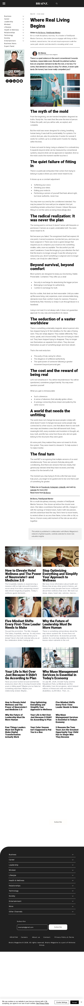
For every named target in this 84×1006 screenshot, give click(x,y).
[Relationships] (23, 32)
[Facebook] (10, 81)
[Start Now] (23, 582)
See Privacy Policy (42, 1003)
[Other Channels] (73, 806)
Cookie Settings (61, 1002)
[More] (73, 801)
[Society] (23, 38)
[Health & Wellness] (23, 30)
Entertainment (10, 41)
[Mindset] (23, 24)
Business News (10, 43)
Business (7, 16)
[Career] (23, 19)
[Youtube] (17, 81)
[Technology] (23, 35)
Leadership (8, 22)
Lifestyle (7, 27)
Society (7, 38)
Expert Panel (9, 46)
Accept (74, 1002)
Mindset (7, 24)
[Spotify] (21, 81)
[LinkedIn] (14, 81)
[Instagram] (7, 81)
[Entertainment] (23, 40)
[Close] (81, 1002)
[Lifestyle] (23, 27)
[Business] (23, 16)
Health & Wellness (11, 30)
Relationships (9, 33)
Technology (8, 35)
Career (6, 19)
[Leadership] (23, 21)
